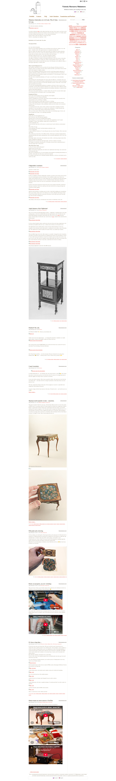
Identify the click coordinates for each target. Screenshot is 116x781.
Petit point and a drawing (36, 531)
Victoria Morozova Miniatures (74, 6)
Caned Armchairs (34, 366)
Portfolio (31, 16)
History (77, 58)
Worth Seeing (42, 585)
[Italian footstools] (32, 662)
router (77, 42)
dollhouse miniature (52, 201)
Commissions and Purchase (67, 16)
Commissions (77, 52)
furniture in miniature (64, 393)
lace (83, 34)
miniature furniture (57, 201)
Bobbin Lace (77, 51)
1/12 (56, 158)
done (60, 320)
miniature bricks (77, 37)
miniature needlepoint (64, 158)
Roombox (77, 67)
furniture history (74, 32)
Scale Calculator (54, 16)
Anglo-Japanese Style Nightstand (38, 208)
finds (82, 31)
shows (83, 42)
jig (80, 34)
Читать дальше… (32, 392)
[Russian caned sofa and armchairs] (35, 340)
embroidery (58, 158)
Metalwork (77, 63)
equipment (80, 31)
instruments (78, 34)
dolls (70, 31)
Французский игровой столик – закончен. (41, 401)
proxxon (70, 42)
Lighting (77, 60)
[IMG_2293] (31, 689)
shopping (80, 42)
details (52, 393)
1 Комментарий (63, 165)
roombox (74, 42)
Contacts (38, 16)
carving (35, 693)
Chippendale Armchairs (35, 166)
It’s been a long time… (35, 642)
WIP (41, 532)
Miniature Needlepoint (44, 23)
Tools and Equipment (77, 70)
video (38, 31)
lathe (85, 34)
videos (58, 215)
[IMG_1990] (31, 672)
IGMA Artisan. (80, 85)
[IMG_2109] (31, 680)
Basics (40, 23)
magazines (74, 36)
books (82, 26)
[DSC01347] (31, 333)
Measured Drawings (77, 62)
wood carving (82, 44)
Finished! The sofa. (34, 328)
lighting (71, 36)
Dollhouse (77, 53)
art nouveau (74, 26)
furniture (84, 31)
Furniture (40, 167)
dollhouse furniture (50, 359)
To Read (49, 23)
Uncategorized (44, 210)
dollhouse (75, 27)
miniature (58, 523)
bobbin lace (78, 26)
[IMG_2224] (31, 685)
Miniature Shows (77, 66)
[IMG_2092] (31, 676)
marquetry (54, 523)
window (74, 44)
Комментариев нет (62, 19)
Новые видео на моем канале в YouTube (41, 700)
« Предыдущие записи (34, 771)
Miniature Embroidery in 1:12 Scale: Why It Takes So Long (43, 21)
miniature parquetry (38, 525)
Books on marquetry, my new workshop (40, 584)
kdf (81, 34)
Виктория (74, 85)
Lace (77, 59)
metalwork (60, 693)
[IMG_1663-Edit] (32, 668)
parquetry (84, 40)
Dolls (77, 55)
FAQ (45, 16)
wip (66, 576)
